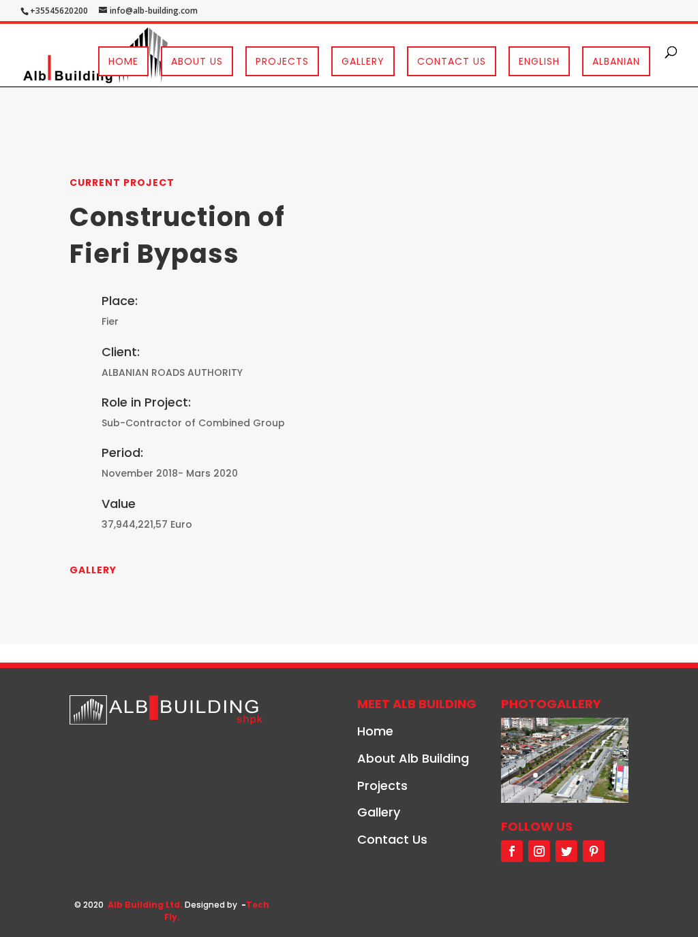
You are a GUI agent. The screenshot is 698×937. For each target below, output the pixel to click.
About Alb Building (413, 758)
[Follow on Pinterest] (594, 851)
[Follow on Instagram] (539, 851)
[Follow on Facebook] (512, 851)
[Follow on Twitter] (566, 851)
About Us (197, 61)
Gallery (363, 61)
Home (123, 61)
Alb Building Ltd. (145, 904)
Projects (282, 61)
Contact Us (451, 61)
